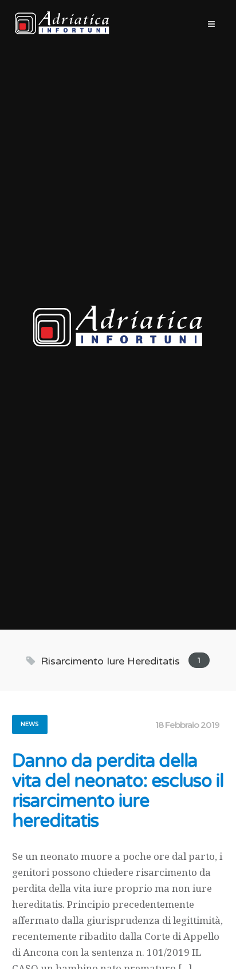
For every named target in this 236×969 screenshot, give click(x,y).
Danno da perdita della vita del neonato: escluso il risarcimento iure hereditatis (117, 791)
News (30, 724)
